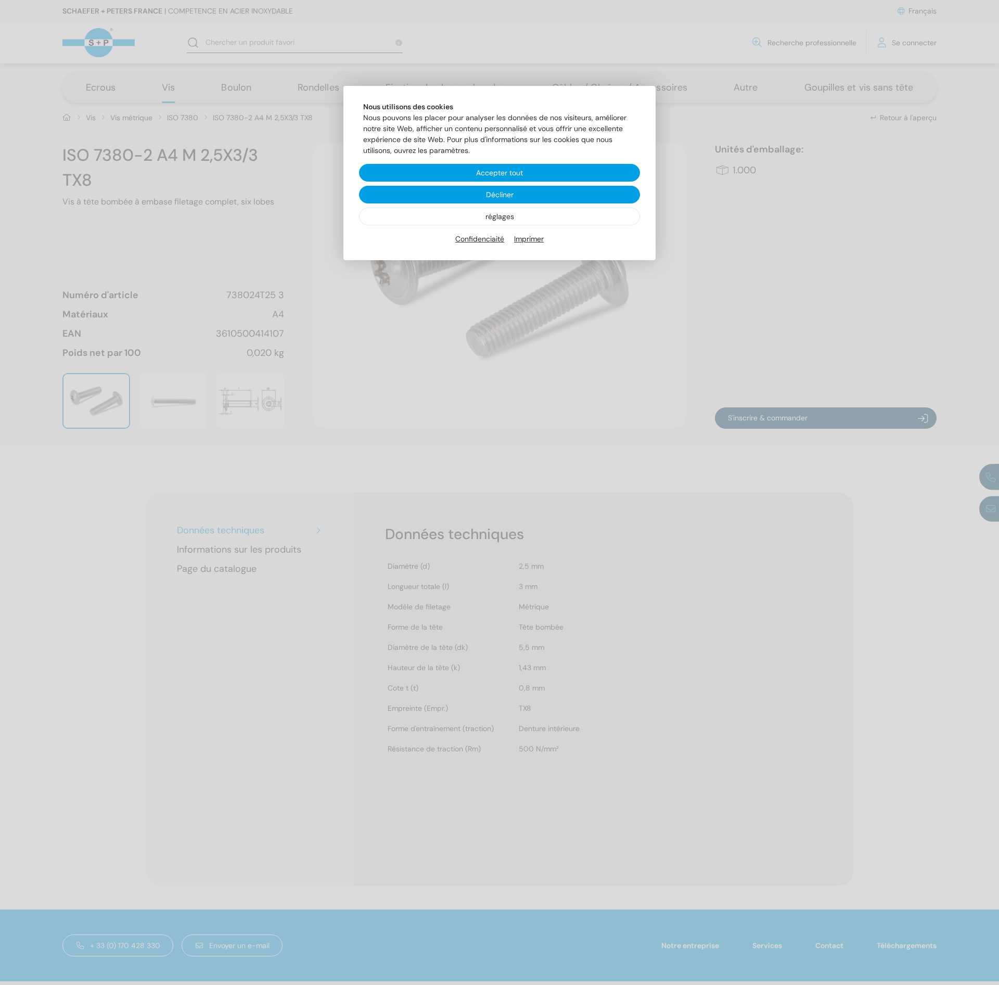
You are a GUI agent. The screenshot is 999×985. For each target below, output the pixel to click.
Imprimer (529, 239)
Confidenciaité (479, 239)
